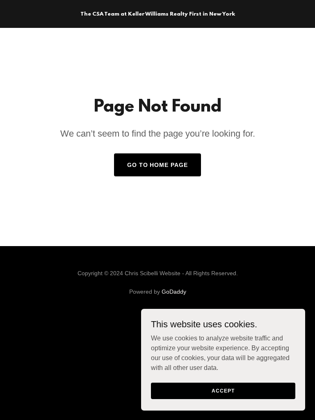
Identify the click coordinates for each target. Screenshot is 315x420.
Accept (223, 390)
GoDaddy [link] (174, 291)
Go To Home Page (157, 165)
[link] (157, 13)
